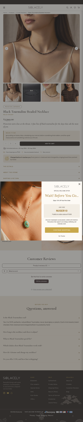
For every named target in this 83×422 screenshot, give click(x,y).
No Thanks (62, 236)
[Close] (79, 184)
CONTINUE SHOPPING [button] (61, 230)
